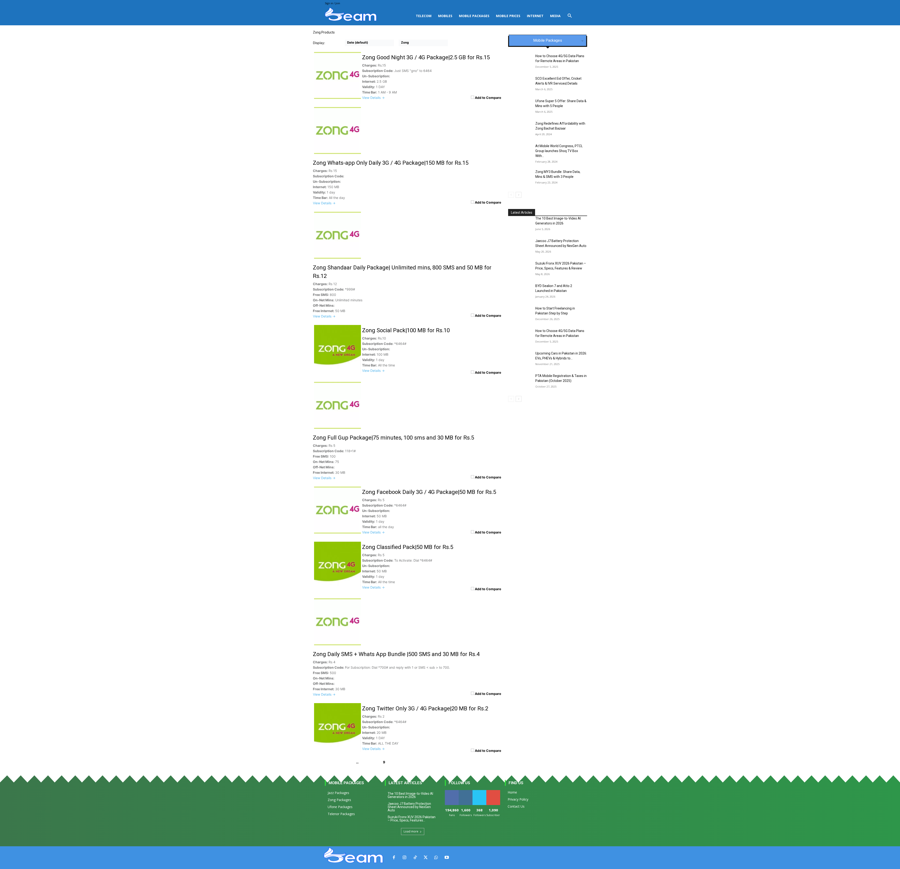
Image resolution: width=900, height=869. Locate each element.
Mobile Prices (508, 16)
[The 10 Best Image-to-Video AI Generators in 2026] (520, 224)
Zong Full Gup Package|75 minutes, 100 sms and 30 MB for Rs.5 (393, 437)
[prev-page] (511, 195)
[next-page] (518, 195)
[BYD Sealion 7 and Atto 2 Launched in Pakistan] (520, 291)
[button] (569, 16)
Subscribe (493, 792)
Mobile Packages (474, 16)
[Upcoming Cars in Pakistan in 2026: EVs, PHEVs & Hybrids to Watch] (520, 359)
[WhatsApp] (436, 857)
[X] (425, 857)
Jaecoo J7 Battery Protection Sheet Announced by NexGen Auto (409, 807)
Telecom (423, 16)
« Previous (323, 762)
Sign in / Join (332, 3)
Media (555, 16)
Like (451, 792)
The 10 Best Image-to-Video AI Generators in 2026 (410, 795)
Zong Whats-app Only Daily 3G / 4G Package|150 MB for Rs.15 (391, 163)
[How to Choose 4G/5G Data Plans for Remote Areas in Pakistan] (520, 336)
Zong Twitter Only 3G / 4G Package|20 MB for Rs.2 (425, 708)
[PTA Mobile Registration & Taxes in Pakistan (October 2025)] (520, 381)
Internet (535, 16)
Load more (411, 831)
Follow (465, 792)
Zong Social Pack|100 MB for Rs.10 (406, 330)
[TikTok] (415, 857)
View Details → (373, 98)
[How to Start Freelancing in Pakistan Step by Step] (520, 314)
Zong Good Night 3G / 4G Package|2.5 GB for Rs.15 (426, 57)
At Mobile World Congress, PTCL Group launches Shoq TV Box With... (559, 151)
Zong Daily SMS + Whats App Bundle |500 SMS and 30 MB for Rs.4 (396, 654)
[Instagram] (404, 857)
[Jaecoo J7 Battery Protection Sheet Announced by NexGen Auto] (520, 247)
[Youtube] (446, 857)
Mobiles (445, 16)
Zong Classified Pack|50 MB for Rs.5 (407, 547)
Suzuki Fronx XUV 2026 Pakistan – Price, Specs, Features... (411, 818)
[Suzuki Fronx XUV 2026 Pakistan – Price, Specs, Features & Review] (520, 269)
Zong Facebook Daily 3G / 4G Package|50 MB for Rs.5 (429, 492)
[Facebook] (394, 857)
